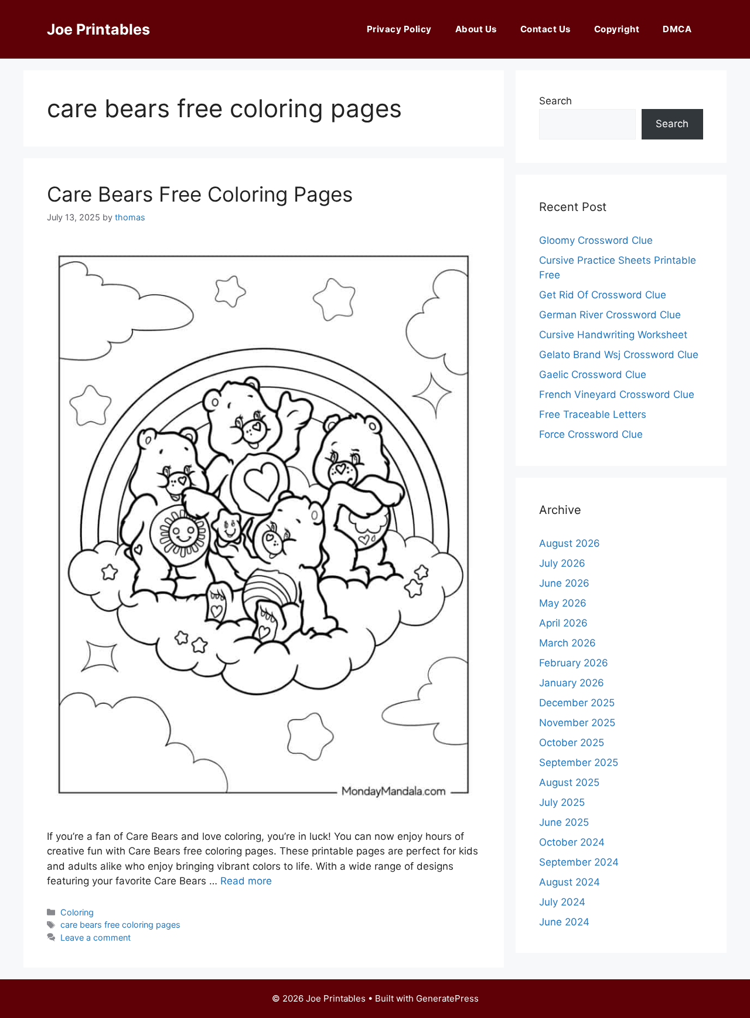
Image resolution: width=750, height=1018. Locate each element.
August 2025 (569, 782)
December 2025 (577, 703)
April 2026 (563, 623)
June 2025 (564, 822)
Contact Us (545, 29)
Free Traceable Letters (592, 414)
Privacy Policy (399, 29)
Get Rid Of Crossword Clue (602, 295)
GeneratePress (447, 998)
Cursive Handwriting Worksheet (613, 335)
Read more (246, 881)
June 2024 (564, 922)
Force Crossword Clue (591, 434)
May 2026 (563, 603)
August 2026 (569, 543)
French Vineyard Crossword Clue (616, 394)
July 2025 (562, 802)
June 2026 (564, 583)
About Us (476, 29)
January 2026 (571, 683)
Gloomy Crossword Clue (596, 240)
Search (555, 101)
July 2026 (562, 563)
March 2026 (567, 643)
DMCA (677, 29)
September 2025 (578, 762)
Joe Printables (98, 29)
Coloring (77, 912)
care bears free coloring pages (120, 925)
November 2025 (577, 722)
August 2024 (569, 882)
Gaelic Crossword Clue (592, 374)
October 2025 (571, 742)
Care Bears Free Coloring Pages (200, 194)
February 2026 (573, 663)
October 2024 (572, 842)
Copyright (617, 29)
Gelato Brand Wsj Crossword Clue (618, 354)
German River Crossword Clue (610, 315)
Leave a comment (95, 937)
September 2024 (579, 862)
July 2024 (562, 902)
